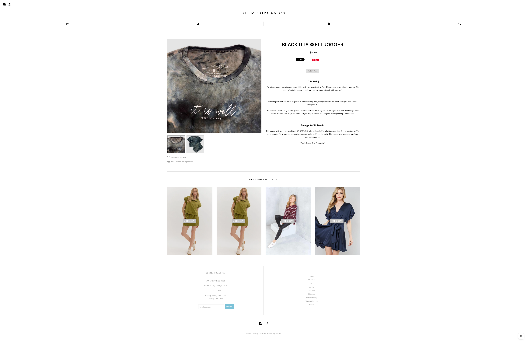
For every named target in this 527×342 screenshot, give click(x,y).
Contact (312, 276)
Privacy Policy (311, 297)
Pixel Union (262, 333)
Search (311, 304)
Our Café (311, 279)
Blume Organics (263, 13)
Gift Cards (311, 290)
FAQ (311, 283)
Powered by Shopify (274, 333)
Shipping (311, 294)
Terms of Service (311, 301)
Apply (311, 287)
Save (316, 60)
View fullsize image (176, 157)
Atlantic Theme (251, 333)
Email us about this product (180, 162)
